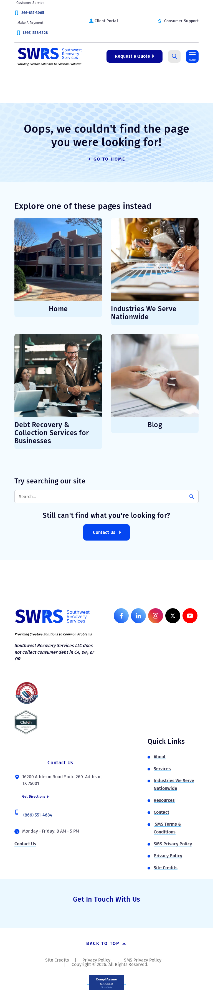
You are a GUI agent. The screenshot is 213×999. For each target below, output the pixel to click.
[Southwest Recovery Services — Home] (49, 53)
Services (162, 768)
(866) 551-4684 (37, 815)
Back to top (103, 943)
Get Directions (34, 796)
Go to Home (108, 159)
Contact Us (104, 532)
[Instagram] (155, 615)
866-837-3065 (32, 13)
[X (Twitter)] (172, 615)
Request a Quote (132, 56)
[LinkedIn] (138, 615)
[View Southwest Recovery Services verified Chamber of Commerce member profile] (26, 692)
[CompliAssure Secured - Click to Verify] (106, 982)
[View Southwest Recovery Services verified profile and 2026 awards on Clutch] (25, 722)
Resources (164, 800)
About (160, 756)
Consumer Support (181, 21)
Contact (161, 812)
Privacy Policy (168, 855)
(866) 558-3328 (35, 33)
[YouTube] (189, 615)
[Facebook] (121, 615)
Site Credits (166, 867)
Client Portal (106, 21)
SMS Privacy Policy (173, 843)
